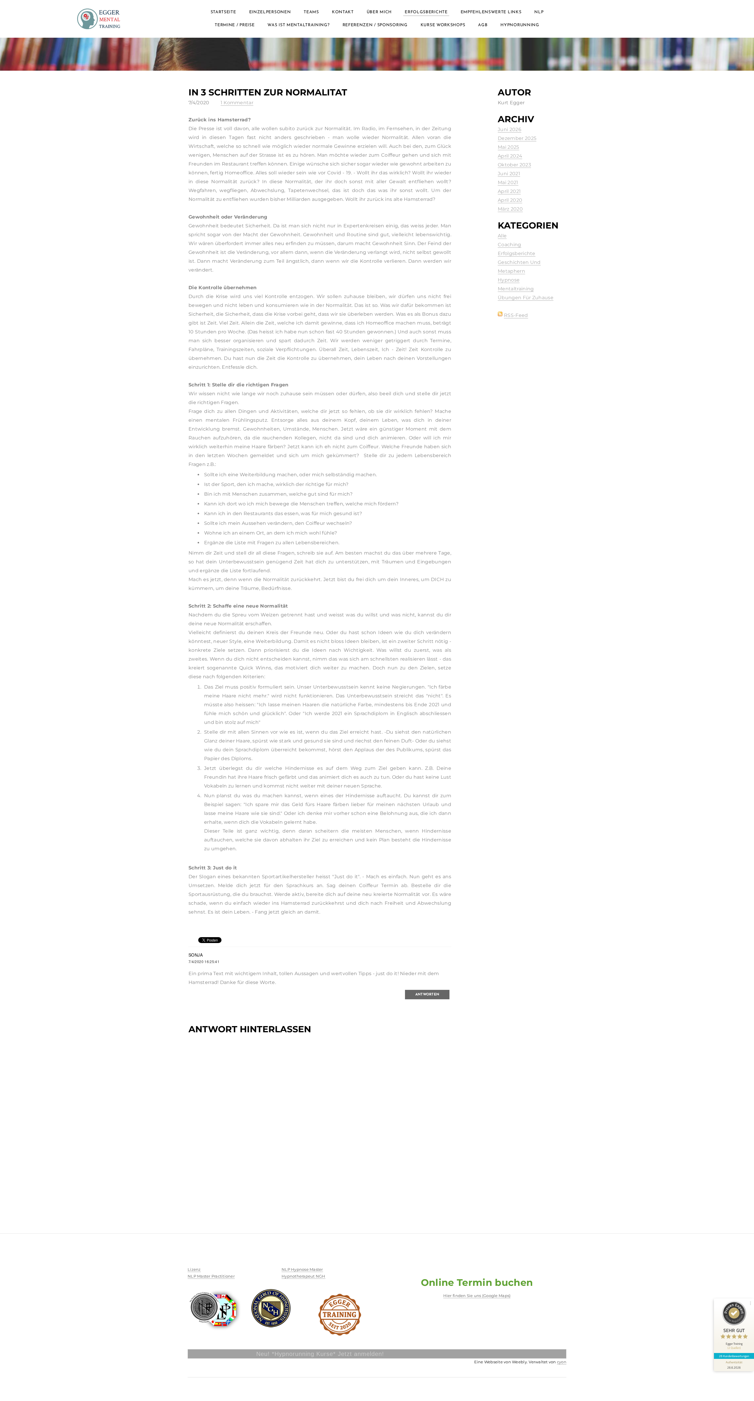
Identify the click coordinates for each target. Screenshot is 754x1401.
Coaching (509, 244)
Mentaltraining (516, 289)
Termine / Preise (234, 25)
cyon (561, 1361)
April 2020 (510, 200)
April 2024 (510, 156)
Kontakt (343, 12)
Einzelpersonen (270, 12)
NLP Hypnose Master (302, 1269)
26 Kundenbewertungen (734, 1356)
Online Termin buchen (477, 1282)
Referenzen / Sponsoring (375, 25)
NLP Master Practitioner (211, 1276)
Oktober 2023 (514, 165)
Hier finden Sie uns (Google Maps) (477, 1295)
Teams (311, 12)
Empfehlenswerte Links (491, 12)
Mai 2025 (508, 147)
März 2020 (510, 209)
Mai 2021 (508, 182)
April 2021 (509, 191)
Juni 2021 (509, 173)
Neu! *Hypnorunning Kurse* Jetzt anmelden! (266, 1354)
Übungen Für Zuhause (525, 297)
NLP (538, 12)
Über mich (379, 12)
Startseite (223, 12)
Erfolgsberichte (426, 12)
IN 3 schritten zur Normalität (267, 92)
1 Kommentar (237, 102)
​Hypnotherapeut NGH (303, 1276)
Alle (502, 236)
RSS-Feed (516, 315)
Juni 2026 (509, 129)
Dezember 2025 (517, 138)
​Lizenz (194, 1269)
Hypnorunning (519, 25)
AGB (482, 25)
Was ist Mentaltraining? (298, 25)
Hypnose (509, 280)
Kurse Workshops (443, 25)
